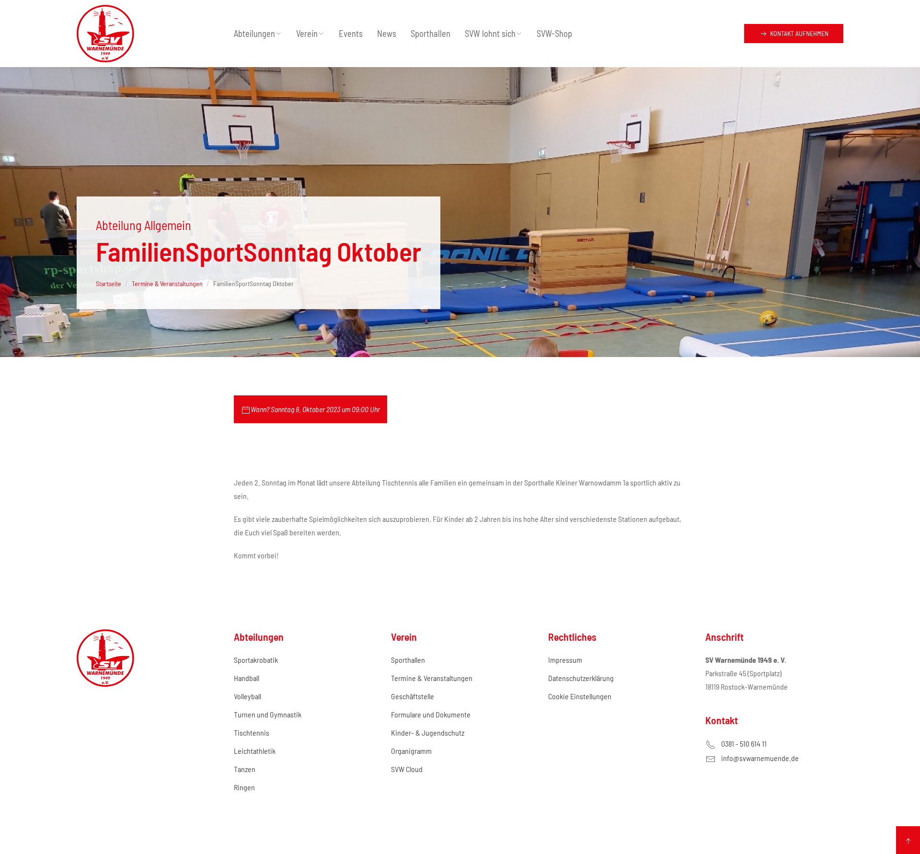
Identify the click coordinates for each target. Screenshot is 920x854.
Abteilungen (254, 33)
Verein (307, 33)
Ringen (244, 787)
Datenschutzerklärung (581, 677)
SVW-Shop (554, 33)
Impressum (565, 659)
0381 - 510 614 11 (744, 743)
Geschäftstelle (412, 696)
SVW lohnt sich (490, 33)
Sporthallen (430, 33)
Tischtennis (251, 732)
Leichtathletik (255, 750)
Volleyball (247, 696)
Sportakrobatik (256, 659)
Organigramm (411, 750)
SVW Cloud (407, 768)
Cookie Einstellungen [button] (579, 696)
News (386, 33)
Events (351, 33)
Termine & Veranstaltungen (431, 677)
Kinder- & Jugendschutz (427, 732)
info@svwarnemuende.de (760, 757)
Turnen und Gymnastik (267, 714)
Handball (246, 677)
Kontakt (798, 33)
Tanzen (244, 768)
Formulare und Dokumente (431, 714)
